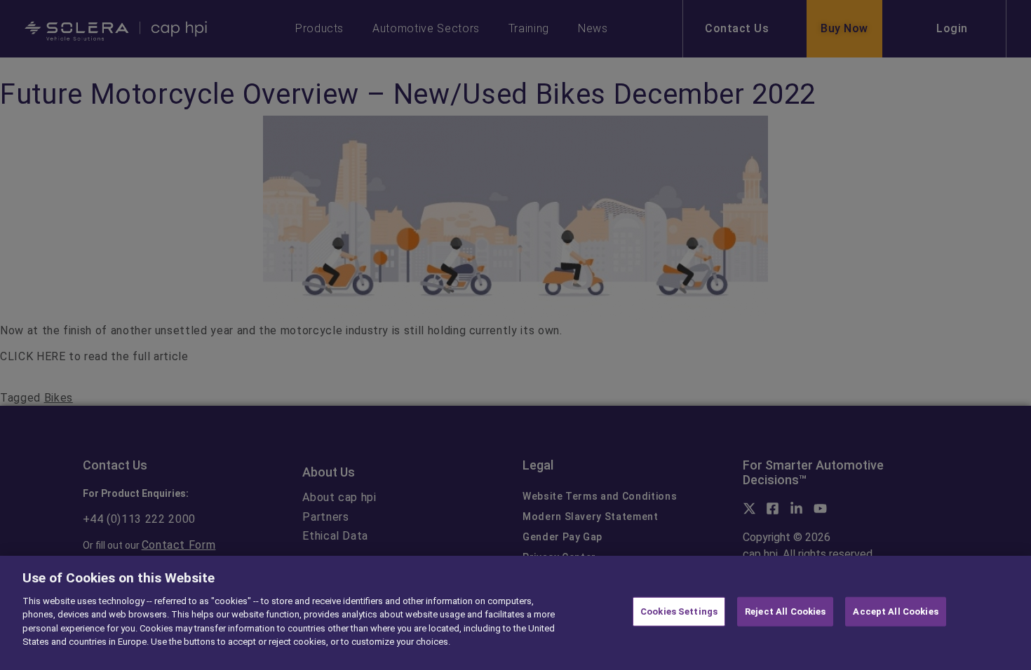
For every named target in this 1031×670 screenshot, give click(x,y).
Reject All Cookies (785, 611)
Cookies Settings (678, 611)
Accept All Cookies (895, 611)
